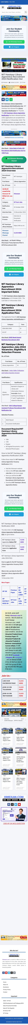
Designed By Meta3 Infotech (14, 1022)
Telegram (9, 657)
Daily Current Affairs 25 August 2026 (6, 758)
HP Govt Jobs (18, 202)
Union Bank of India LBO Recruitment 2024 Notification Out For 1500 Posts (13, 150)
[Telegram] (15, 804)
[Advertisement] (14, 919)
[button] (3, 99)
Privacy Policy (6, 989)
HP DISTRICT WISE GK (5, 601)
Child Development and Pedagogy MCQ (13, 1003)
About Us (5, 984)
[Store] (14, 973)
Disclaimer (6, 987)
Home (4, 982)
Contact (5, 992)
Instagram (18, 657)
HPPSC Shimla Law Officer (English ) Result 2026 (20, 759)
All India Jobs (20, 601)
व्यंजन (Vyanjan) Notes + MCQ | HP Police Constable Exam (20, 781)
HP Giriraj (5, 1013)
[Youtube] (19, 804)
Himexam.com (15, 615)
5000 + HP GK (7, 1000)
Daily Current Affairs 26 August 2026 (20, 739)
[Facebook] (8, 804)
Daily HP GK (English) (8, 1008)
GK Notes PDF (7, 1010)
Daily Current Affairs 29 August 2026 (6, 780)
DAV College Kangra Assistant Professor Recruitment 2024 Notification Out (14, 408)
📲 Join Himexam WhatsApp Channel (14, 160)
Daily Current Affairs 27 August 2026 (6, 739)
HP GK (4, 591)
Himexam (17, 194)
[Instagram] (12, 804)
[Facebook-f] (3, 973)
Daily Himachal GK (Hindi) (10, 1005)
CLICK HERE (18, 233)
